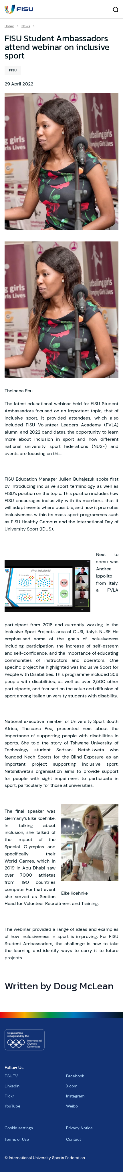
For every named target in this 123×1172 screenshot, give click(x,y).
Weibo (72, 1106)
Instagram (75, 1096)
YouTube (12, 1106)
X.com (72, 1086)
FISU (13, 70)
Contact (73, 1139)
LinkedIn (12, 1086)
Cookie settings (19, 1127)
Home (9, 26)
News (25, 26)
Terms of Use (17, 1139)
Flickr (9, 1096)
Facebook (75, 1076)
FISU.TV (11, 1076)
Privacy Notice (79, 1127)
